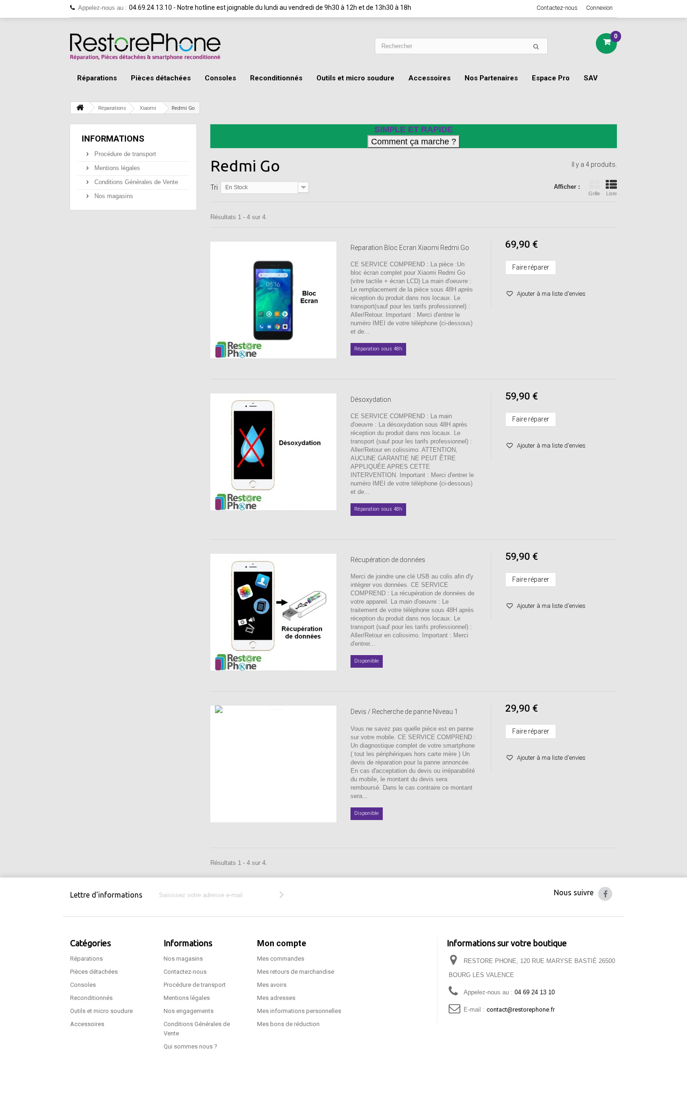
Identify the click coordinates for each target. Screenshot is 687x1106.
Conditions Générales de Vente (135, 182)
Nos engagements (189, 1010)
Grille (594, 193)
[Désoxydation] (273, 451)
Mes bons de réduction (288, 1024)
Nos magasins (113, 196)
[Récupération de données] (273, 612)
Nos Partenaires (491, 78)
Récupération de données (388, 560)
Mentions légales (116, 167)
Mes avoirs (271, 984)
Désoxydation (371, 399)
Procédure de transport (124, 153)
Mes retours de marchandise (295, 971)
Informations (113, 138)
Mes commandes (280, 958)
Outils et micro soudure (355, 78)
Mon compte (281, 943)
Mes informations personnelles (299, 1010)
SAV (591, 78)
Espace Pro (551, 78)
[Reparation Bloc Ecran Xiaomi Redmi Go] (273, 300)
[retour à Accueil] (80, 108)
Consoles (220, 78)
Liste (611, 193)
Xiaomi (148, 108)
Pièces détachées (161, 78)
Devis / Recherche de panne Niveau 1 (404, 711)
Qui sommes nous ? (190, 1046)
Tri (214, 187)
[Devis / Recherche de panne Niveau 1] (273, 764)
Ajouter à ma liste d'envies (550, 293)
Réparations (97, 78)
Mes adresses (276, 997)
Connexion (599, 7)
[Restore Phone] (145, 46)
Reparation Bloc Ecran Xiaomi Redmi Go (410, 247)
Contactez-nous (557, 7)
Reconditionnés (276, 78)
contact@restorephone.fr (521, 1009)
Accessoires (429, 78)
